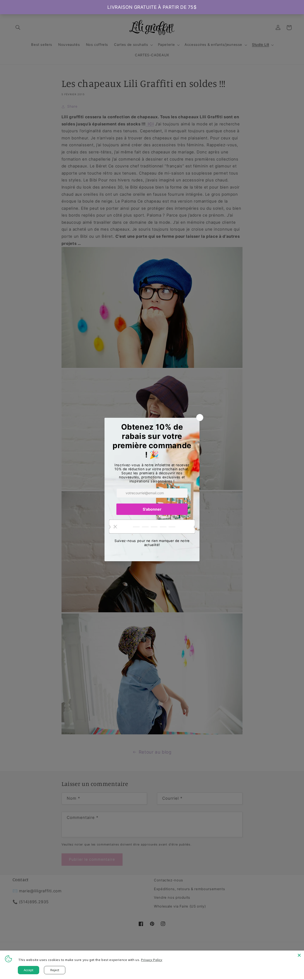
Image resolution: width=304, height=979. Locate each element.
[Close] (299, 955)
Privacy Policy (151, 960)
